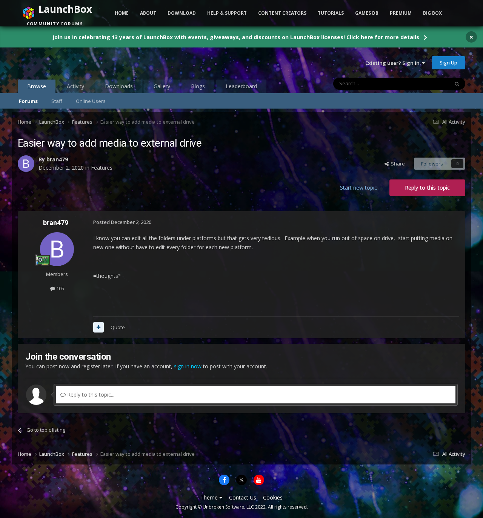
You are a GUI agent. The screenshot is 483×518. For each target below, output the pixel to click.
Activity (75, 86)
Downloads (119, 86)
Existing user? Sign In (393, 63)
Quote (118, 327)
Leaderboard (241, 86)
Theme (209, 497)
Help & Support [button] (227, 13)
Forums (28, 101)
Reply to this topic (427, 187)
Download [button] (182, 13)
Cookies (273, 497)
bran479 (57, 159)
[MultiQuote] (98, 327)
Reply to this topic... (90, 394)
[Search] (457, 84)
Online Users (91, 101)
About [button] (148, 13)
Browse (36, 86)
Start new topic (358, 187)
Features (101, 167)
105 (59, 288)
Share (397, 163)
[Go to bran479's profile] (26, 163)
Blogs (198, 86)
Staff (56, 101)
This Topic (427, 83)
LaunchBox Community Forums (78, 62)
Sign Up (448, 62)
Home (122, 13)
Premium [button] (401, 13)
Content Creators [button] (282, 13)
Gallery (162, 86)
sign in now (188, 366)
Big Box (432, 13)
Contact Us (242, 497)
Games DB (366, 13)
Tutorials (331, 13)
